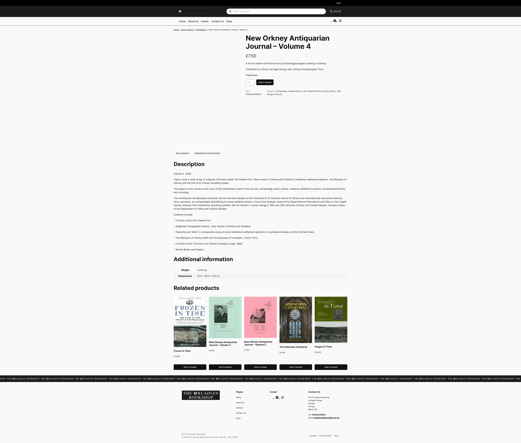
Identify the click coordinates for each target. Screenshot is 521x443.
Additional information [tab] (207, 153)
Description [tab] (182, 153)
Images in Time (323, 346)
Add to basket (264, 82)
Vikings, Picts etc (274, 94)
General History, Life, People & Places (305, 91)
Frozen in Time (182, 351)
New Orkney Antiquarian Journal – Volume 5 (258, 343)
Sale (339, 91)
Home (176, 30)
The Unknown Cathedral (293, 347)
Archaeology (201, 30)
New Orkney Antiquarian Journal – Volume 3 (223, 343)
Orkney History (187, 30)
